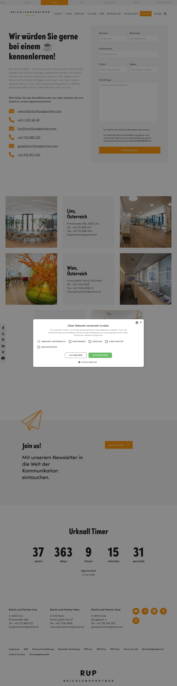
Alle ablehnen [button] (75, 355)
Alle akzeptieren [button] (100, 355)
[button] (88, 362)
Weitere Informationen (94, 335)
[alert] (88, 343)
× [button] (141, 322)
